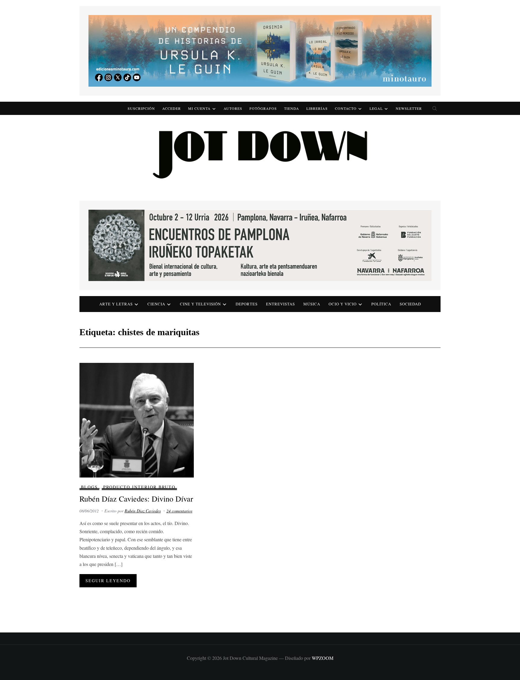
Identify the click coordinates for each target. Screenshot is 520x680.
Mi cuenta (199, 108)
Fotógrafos (263, 108)
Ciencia (156, 304)
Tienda (291, 108)
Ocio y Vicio (343, 304)
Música (311, 304)
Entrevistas (280, 304)
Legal (376, 108)
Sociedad (410, 304)
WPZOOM (322, 658)
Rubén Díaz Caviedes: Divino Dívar (136, 498)
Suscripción (141, 108)
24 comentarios (179, 511)
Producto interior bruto (139, 487)
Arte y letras (116, 304)
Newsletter (409, 108)
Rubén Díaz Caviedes (143, 511)
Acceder (171, 108)
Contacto (346, 108)
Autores (233, 108)
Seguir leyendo (108, 580)
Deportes (247, 304)
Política (381, 304)
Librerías (317, 108)
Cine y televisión (200, 304)
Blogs (89, 487)
